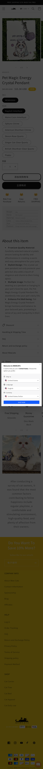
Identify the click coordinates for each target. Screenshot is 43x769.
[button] (21, 380)
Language (9, 385)
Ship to (8, 377)
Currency (9, 393)
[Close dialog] (40, 364)
